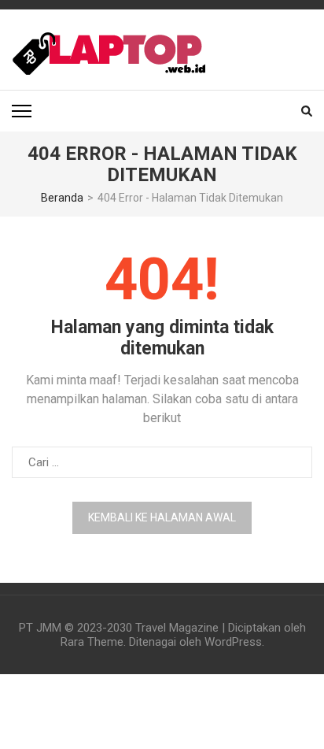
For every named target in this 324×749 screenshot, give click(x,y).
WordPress (233, 642)
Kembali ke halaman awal (162, 517)
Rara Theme (92, 642)
